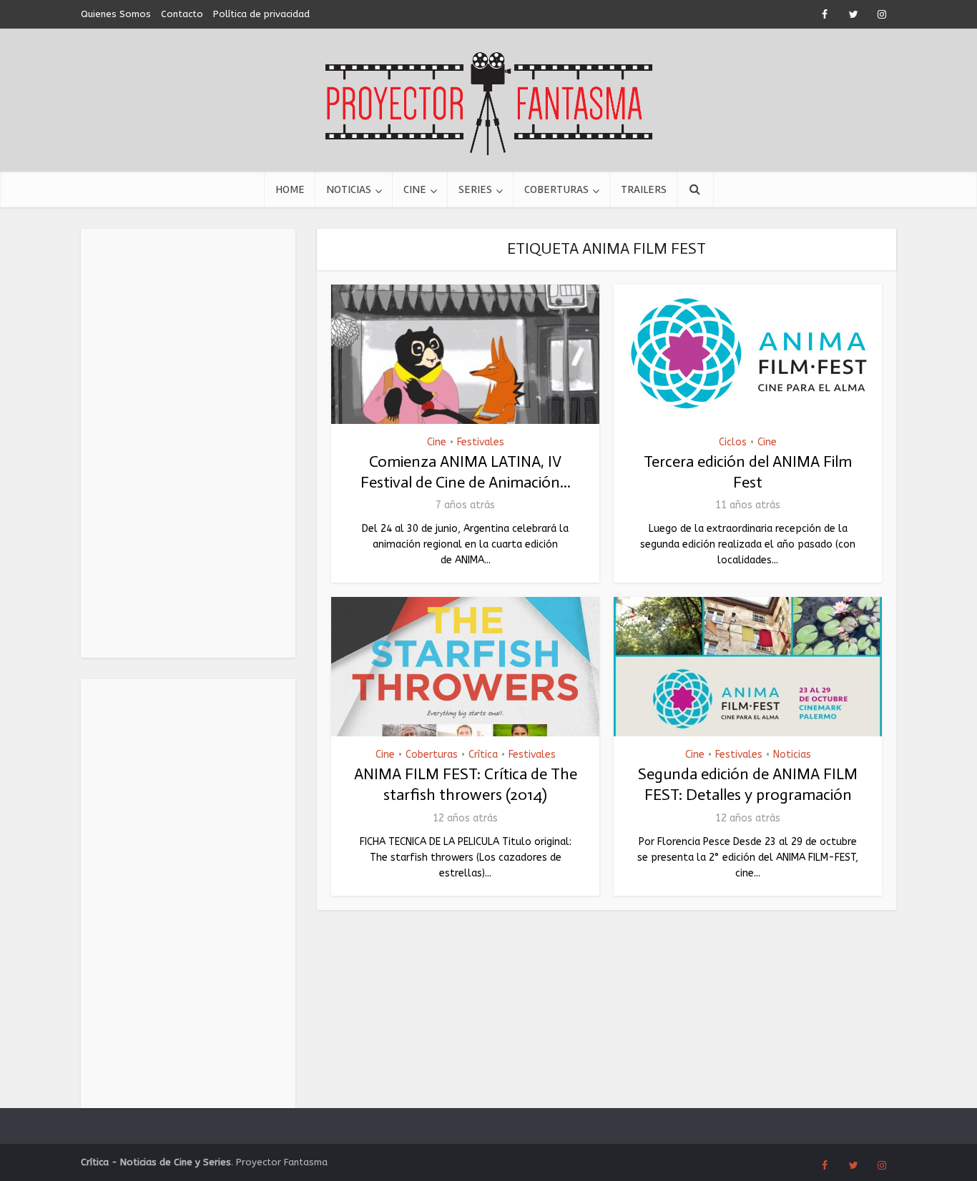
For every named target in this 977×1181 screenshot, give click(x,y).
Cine (414, 189)
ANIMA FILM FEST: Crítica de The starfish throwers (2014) (465, 784)
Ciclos (733, 442)
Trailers (644, 189)
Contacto (182, 14)
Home (290, 189)
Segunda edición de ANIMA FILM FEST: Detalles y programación (748, 784)
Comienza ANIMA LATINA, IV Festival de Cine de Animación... (465, 472)
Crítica (483, 754)
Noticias (348, 189)
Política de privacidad (261, 14)
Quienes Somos (116, 14)
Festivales (480, 442)
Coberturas (556, 189)
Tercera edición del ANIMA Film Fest (748, 472)
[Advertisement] (188, 443)
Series (475, 189)
